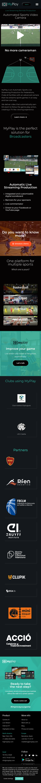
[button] (37, 4)
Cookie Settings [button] (8, 778)
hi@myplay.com (7, 742)
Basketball (20, 287)
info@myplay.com (8, 760)
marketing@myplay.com (29, 742)
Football (20, 309)
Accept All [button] (19, 778)
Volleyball (20, 319)
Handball (20, 298)
